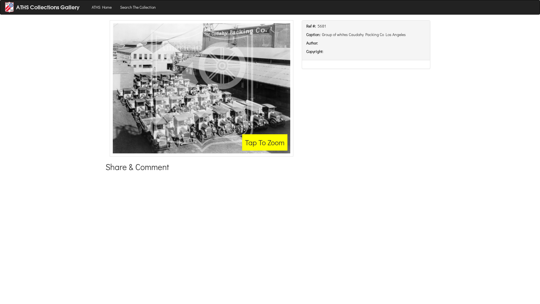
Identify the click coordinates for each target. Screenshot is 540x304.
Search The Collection (138, 7)
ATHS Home (102, 7)
